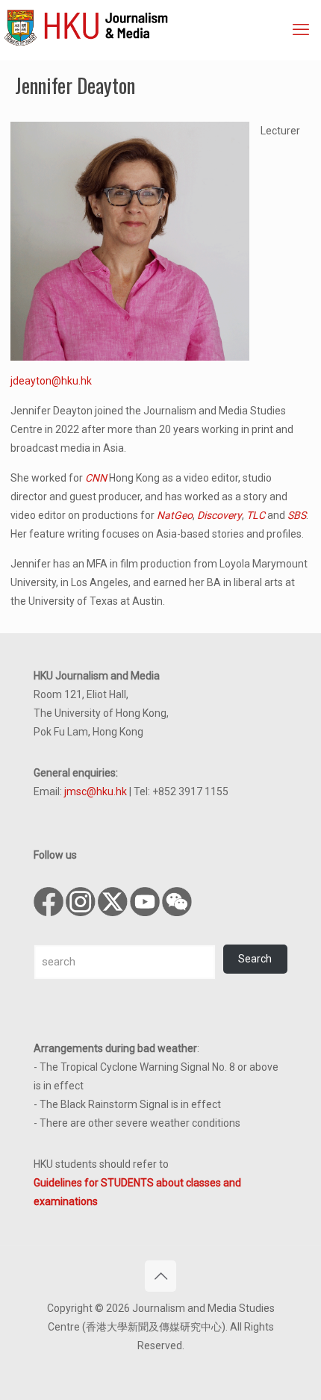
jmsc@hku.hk (95, 791)
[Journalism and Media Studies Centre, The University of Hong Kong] (162, 26)
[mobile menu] (301, 30)
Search (255, 959)
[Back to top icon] (160, 1276)
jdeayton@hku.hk (51, 381)
